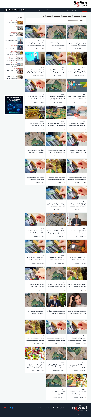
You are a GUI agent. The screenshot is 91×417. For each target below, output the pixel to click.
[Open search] (23, 10)
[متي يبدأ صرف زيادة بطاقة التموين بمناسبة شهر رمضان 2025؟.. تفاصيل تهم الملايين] (77, 112)
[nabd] (20, 10)
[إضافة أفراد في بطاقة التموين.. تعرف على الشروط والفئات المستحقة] (56, 58)
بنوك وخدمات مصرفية (64, 10)
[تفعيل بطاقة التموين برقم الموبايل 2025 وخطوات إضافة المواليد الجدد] (56, 165)
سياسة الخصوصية (78, 414)
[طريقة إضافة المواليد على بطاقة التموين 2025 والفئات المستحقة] (77, 139)
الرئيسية (84, 10)
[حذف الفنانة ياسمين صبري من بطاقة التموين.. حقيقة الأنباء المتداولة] (77, 300)
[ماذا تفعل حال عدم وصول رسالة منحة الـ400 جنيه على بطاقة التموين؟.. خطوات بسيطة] (35, 31)
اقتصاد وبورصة (53, 10)
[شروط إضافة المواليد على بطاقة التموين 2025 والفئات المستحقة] (77, 192)
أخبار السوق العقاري (75, 10)
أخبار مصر (46, 10)
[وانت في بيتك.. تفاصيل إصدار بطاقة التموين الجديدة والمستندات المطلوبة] (35, 165)
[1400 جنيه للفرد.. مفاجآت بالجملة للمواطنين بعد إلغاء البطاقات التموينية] (77, 246)
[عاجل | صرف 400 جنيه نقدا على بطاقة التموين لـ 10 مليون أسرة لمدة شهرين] (77, 58)
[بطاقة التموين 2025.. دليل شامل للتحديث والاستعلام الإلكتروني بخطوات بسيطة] (56, 85)
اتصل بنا (72, 414)
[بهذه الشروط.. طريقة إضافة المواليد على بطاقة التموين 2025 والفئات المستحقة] (56, 139)
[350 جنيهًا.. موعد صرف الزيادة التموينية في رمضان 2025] (35, 112)
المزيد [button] (39, 10)
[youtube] (9, 10)
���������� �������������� (66, 20)
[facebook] (18, 10)
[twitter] (15, 10)
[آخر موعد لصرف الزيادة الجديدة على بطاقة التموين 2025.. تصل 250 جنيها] (56, 112)
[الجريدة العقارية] (80, 3)
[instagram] (12, 10)
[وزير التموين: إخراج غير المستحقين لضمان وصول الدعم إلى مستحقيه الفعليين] (77, 219)
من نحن (85, 414)
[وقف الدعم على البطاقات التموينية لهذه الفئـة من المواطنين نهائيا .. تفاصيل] (35, 85)
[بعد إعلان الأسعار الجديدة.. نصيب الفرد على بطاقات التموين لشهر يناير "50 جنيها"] (77, 273)
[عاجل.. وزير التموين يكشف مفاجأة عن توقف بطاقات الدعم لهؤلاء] (56, 300)
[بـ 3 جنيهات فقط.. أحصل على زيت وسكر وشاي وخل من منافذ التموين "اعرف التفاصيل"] (35, 353)
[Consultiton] (14, 105)
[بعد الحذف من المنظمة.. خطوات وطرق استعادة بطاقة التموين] (56, 31)
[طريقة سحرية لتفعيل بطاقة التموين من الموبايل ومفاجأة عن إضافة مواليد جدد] (77, 165)
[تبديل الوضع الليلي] (6, 10)
